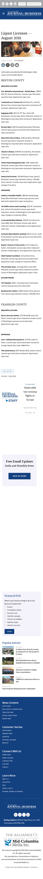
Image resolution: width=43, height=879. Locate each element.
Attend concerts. (13, 625)
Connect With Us (11, 751)
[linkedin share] (3, 65)
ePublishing (34, 867)
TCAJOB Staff (18, 60)
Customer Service (12, 727)
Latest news (6, 706)
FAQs (4, 785)
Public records (7, 712)
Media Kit (5, 743)
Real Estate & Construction (12, 709)
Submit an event (7, 758)
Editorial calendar (9, 740)
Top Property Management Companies (18, 689)
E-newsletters (7, 761)
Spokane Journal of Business (12, 791)
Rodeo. (10, 607)
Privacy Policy (7, 788)
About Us (5, 779)
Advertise (5, 737)
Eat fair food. (12, 613)
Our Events (6, 782)
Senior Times (6, 719)
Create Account (34, 4)
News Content (10, 702)
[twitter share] (8, 65)
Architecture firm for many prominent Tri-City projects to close (27, 651)
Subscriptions (7, 734)
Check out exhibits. (14, 619)
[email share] (17, 65)
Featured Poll (13, 595)
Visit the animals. (13, 616)
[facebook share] (12, 65)
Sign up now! (19, 476)
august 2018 (12, 376)
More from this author (30, 410)
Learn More (8, 775)
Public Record (7, 371)
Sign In (22, 4)
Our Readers (6, 730)
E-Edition (5, 764)
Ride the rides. (12, 622)
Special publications (9, 715)
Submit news (6, 755)
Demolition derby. (14, 610)
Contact (5, 767)
